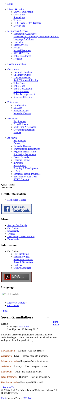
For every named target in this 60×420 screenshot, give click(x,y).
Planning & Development (26, 168)
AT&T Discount (21, 179)
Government (13, 69)
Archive (17, 132)
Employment (20, 121)
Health (17, 47)
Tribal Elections (21, 91)
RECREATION (21, 53)
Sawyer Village (21, 110)
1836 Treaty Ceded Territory (27, 23)
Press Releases (21, 124)
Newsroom (12, 118)
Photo (4, 398)
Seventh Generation (23, 262)
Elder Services (21, 45)
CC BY (28, 398)
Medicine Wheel (22, 256)
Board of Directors (23, 72)
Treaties (17, 20)
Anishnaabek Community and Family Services (36, 36)
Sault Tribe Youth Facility (26, 80)
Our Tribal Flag (21, 254)
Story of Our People (23, 11)
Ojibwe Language (22, 267)
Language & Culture (24, 39)
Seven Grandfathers (23, 259)
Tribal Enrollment (22, 56)
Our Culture (19, 14)
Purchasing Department (25, 154)
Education (18, 42)
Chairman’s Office (22, 74)
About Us (12, 137)
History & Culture (16, 9)
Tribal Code (19, 86)
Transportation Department (27, 149)
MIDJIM (18, 107)
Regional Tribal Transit (25, 151)
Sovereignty (19, 17)
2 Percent (18, 162)
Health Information (16, 64)
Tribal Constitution (23, 88)
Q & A (17, 171)
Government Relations (24, 129)
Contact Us (19, 143)
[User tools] (48, 317)
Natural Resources (22, 50)
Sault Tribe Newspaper (25, 127)
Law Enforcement (22, 77)
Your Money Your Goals (25, 176)
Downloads (19, 25)
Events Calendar (22, 157)
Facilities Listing (22, 160)
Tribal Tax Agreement (24, 94)
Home (10, 3)
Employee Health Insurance (27, 174)
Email (56, 324)
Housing (18, 58)
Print (55, 321)
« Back (4, 310)
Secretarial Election (23, 97)
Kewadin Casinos (22, 113)
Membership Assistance (25, 33)
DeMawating (20, 105)
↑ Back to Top (8, 387)
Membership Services (17, 31)
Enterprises (12, 102)
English (14, 294)
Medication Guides (16, 199)
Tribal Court (19, 83)
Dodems (18, 265)
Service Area (20, 165)
